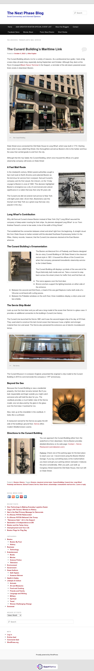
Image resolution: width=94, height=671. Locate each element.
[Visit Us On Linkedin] (25, 498)
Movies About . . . (29, 32)
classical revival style (44, 482)
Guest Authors (12, 570)
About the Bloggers (62, 27)
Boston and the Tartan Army (17, 525)
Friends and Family (17, 591)
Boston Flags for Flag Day (17, 530)
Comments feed (13, 639)
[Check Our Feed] (13, 498)
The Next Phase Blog (25, 12)
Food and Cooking (17, 588)
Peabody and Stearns (14, 484)
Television (14, 562)
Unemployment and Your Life (18, 527)
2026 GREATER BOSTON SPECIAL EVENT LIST (34, 27)
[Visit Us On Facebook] (9, 498)
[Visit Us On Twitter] (17, 498)
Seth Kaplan (14, 573)
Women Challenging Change (21, 604)
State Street (44, 484)
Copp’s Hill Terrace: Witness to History (21, 509)
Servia (36, 423)
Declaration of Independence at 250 (20, 522)
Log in (9, 634)
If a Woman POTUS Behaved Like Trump (22, 517)
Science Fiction (16, 560)
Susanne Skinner (16, 575)
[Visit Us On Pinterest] (21, 498)
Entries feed (11, 637)
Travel (12, 601)
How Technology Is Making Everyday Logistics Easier (27, 507)
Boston (16, 482)
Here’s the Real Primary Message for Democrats (25, 512)
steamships (53, 484)
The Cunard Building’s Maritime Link (34, 49)
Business (10, 547)
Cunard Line (69, 482)
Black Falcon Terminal (29, 65)
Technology (14, 549)
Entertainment (12, 552)
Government (11, 567)
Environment (12, 565)
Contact (75, 27)
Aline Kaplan (32, 53)
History (22, 482)
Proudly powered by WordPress (47, 655)
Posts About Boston (47, 32)
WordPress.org (12, 642)
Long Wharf (78, 482)
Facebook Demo (13, 32)
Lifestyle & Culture (14, 580)
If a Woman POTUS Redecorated (19, 514)
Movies (12, 557)
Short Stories (62, 32)
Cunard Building (58, 482)
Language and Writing (18, 593)
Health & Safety (13, 578)
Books (12, 554)
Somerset (10, 606)
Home (10, 27)
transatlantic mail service (66, 484)
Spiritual (13, 599)
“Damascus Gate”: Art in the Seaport (21, 520)
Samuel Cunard (28, 484)
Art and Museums (16, 586)
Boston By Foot (16, 542)
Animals (13, 583)
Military (13, 596)
